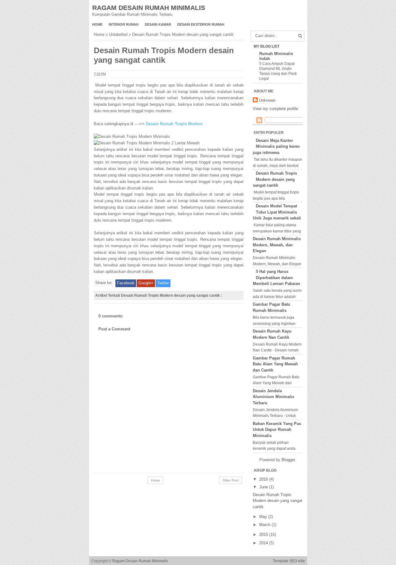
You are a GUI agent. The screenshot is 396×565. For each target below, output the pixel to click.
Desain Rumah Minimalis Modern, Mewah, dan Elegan (277, 244)
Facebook (126, 283)
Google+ (145, 283)
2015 (264, 534)
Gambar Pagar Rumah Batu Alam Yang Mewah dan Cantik (275, 364)
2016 (264, 479)
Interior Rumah (124, 24)
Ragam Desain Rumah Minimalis (148, 7)
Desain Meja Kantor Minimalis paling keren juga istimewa (276, 146)
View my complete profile (275, 108)
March (265, 524)
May (263, 516)
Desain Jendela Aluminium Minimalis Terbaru (273, 397)
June (264, 487)
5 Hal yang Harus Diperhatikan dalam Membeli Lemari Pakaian (276, 277)
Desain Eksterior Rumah (200, 24)
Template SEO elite (289, 561)
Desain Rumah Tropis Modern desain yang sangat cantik (275, 179)
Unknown (267, 100)
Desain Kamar (158, 24)
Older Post (230, 480)
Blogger (288, 459)
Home (97, 24)
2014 (264, 543)
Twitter (163, 283)
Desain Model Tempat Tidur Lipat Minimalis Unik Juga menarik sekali (277, 212)
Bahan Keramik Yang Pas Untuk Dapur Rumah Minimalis (277, 429)
